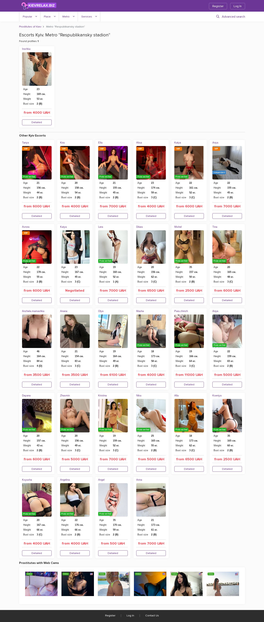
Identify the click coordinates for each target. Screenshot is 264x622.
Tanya (25, 142)
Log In (238, 6)
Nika (138, 395)
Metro (66, 16)
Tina (214, 226)
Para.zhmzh (181, 311)
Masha (140, 311)
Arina (139, 479)
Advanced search (233, 17)
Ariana (63, 311)
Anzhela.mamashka (33, 311)
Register (218, 6)
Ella (100, 142)
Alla (176, 395)
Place (47, 16)
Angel (101, 479)
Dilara (139, 226)
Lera (100, 226)
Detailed (37, 122)
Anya (215, 142)
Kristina (102, 395)
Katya (177, 142)
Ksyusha (27, 479)
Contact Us (152, 615)
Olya (100, 311)
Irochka (26, 48)
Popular (27, 16)
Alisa (139, 142)
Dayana (26, 395)
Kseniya (216, 395)
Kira (62, 142)
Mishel (178, 226)
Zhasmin (65, 395)
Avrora (25, 226)
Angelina (65, 479)
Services (86, 16)
